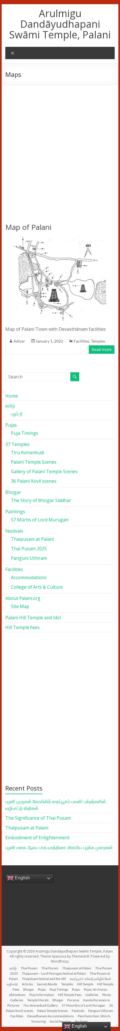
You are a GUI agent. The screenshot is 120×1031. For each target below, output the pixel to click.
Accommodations (29, 577)
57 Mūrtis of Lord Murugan (39, 520)
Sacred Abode (47, 984)
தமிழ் (10, 406)
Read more (102, 349)
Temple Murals (38, 1000)
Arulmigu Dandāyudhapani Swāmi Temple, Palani (60, 23)
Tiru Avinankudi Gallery (40, 1005)
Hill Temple (85, 984)
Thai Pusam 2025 (29, 548)
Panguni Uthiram (29, 558)
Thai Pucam (49, 968)
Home (11, 396)
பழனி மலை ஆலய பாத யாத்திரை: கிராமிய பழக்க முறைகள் (59, 847)
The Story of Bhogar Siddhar (41, 500)
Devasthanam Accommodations (50, 1016)
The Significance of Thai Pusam (38, 818)
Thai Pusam (29, 968)
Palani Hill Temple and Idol (33, 617)
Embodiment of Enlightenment (37, 837)
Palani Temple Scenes (33, 462)
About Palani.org (22, 598)
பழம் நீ (16, 414)
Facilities (81, 341)
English (22, 877)
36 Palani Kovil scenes (33, 481)
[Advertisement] (60, 148)
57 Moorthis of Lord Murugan (83, 1005)
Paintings (15, 511)
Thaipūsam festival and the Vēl (44, 979)
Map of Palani (28, 227)
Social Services (60, 1021)
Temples (98, 341)
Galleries (91, 995)
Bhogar (13, 492)
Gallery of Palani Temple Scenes (44, 471)
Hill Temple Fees (22, 627)
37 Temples (17, 444)
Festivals (14, 531)
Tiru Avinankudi (27, 452)
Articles (27, 984)
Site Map (20, 606)
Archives (81, 1021)
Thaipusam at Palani (32, 539)
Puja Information (41, 995)
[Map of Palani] (60, 239)
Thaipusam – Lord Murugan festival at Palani (54, 973)
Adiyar (19, 341)
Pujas (11, 425)
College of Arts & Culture (37, 587)
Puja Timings (24, 433)
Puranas (73, 1000)
